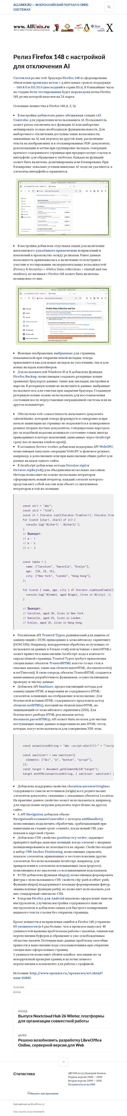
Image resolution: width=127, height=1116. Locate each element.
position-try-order (72, 837)
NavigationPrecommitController (38, 819)
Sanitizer (46, 686)
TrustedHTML (60, 663)
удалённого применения (56, 250)
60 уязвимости (25, 926)
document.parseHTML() (31, 719)
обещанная (74, 115)
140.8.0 (22, 87)
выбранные (63, 353)
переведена (80, 92)
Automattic (38, 1111)
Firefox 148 (71, 78)
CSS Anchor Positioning (44, 852)
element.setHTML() (28, 705)
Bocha (17, 992)
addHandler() (92, 819)
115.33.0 (37, 87)
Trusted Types (53, 635)
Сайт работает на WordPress (27, 1104)
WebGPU (106, 446)
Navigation (34, 814)
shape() (63, 875)
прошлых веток (45, 82)
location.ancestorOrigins (88, 786)
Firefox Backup (25, 376)
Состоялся (21, 78)
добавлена (46, 115)
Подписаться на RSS (81, 1084)
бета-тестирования (45, 92)
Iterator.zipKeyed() (28, 470)
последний (53, 87)
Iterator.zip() (76, 465)
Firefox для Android (48, 898)
